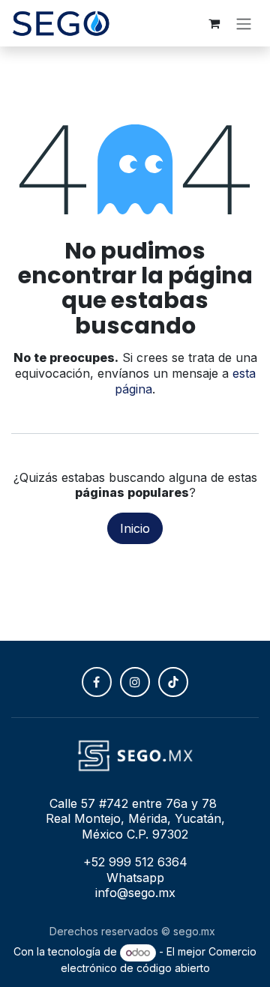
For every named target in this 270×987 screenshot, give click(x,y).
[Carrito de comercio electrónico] (214, 23)
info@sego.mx (135, 892)
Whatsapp (135, 877)
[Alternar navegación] (244, 23)
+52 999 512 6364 (135, 861)
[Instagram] (135, 682)
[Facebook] (97, 682)
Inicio (135, 528)
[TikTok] (173, 682)
